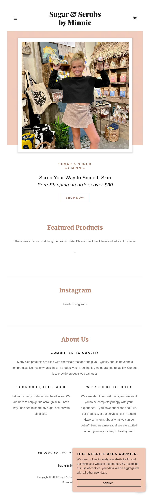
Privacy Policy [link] (52, 453)
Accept (109, 483)
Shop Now (75, 197)
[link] (75, 24)
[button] (21, 18)
